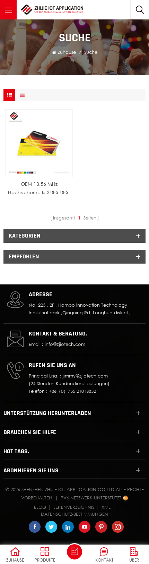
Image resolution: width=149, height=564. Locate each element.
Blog (40, 507)
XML (106, 507)
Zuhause (67, 52)
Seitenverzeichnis (73, 507)
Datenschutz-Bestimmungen (74, 514)
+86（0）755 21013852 (72, 391)
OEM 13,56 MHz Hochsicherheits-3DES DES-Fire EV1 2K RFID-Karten (39, 189)
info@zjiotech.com (65, 344)
